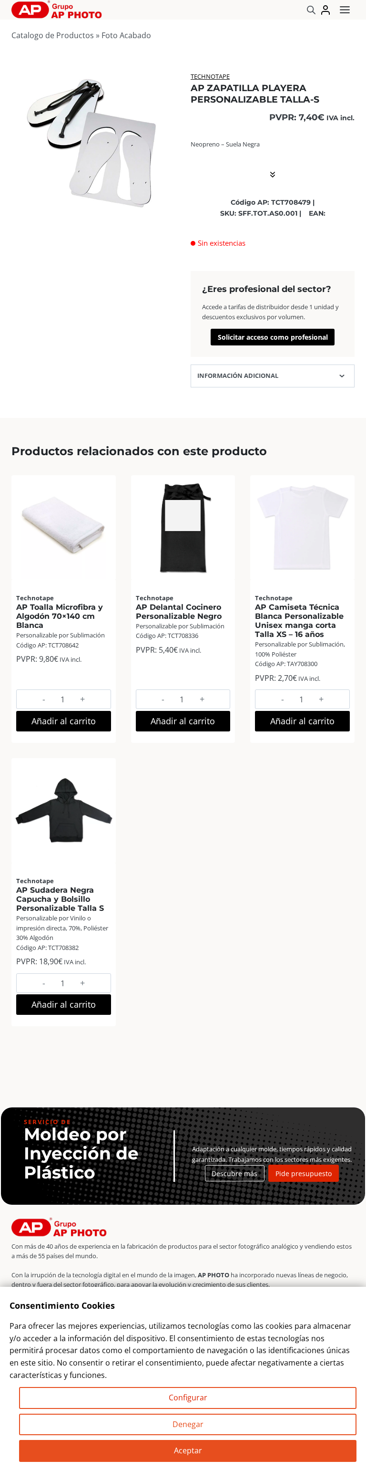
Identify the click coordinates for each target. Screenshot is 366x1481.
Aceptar (188, 1450)
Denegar (188, 1424)
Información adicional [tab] (237, 375)
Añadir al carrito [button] (63, 721)
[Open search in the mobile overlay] (311, 10)
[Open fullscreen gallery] (166, 215)
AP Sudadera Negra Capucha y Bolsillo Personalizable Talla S (60, 899)
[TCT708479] (93, 142)
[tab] (93, 214)
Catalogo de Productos (52, 35)
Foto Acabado (126, 35)
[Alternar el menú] (345, 10)
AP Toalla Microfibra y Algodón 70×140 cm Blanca (59, 616)
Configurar (188, 1397)
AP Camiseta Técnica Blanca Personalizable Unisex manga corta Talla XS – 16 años (299, 621)
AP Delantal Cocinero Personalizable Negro (179, 612)
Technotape (210, 76)
